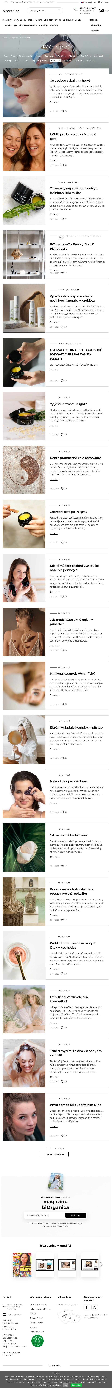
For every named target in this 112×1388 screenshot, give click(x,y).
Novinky (7, 20)
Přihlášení (105, 2)
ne (66, 1385)
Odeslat (75, 1215)
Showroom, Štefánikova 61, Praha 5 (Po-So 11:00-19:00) (32, 2)
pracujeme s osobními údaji (56, 1226)
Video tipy (96, 25)
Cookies (33, 1313)
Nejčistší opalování (39, 60)
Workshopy (11, 25)
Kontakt (95, 30)
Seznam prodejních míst (67, 1304)
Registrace (92, 2)
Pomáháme (86, 56)
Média (17, 60)
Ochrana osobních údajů (40, 1309)
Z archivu (79, 60)
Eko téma (62, 56)
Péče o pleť (55, 60)
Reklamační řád (36, 1318)
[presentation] (101, 1264)
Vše (5, 56)
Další (60, 1148)
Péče (30, 20)
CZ (84, 2)
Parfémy (43, 25)
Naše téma (68, 60)
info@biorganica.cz (14, 1314)
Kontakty (33, 1327)
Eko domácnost (52, 20)
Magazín (93, 20)
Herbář (38, 56)
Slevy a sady (20, 20)
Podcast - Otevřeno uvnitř (21, 56)
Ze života (90, 60)
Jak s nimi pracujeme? (52, 1385)
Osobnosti (98, 56)
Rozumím (76, 1385)
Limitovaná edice (28, 25)
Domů (5, 38)
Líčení (39, 20)
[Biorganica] (12, 10)
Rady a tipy (49, 56)
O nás (5, 2)
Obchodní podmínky (38, 1304)
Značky (54, 25)
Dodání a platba (36, 1322)
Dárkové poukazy (72, 20)
